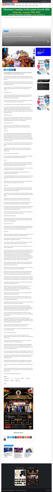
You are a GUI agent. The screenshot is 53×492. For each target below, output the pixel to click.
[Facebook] (5, 70)
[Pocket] (28, 437)
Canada (33, 5)
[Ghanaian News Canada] (9, 4)
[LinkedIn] (10, 70)
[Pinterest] (18, 437)
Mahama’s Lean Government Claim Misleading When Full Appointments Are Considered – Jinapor (18, 455)
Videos (37, 5)
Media (20, 3)
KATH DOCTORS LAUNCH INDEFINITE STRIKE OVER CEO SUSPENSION (27, 455)
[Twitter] (7, 70)
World (17, 5)
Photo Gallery (25, 5)
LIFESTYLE (40, 3)
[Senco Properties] (26, 11)
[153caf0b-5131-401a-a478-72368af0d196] (18, 429)
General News (9, 17)
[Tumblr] (16, 437)
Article (30, 3)
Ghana (20, 5)
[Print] (5, 440)
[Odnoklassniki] (26, 437)
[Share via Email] (15, 70)
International (35, 3)
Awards (30, 5)
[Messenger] (12, 70)
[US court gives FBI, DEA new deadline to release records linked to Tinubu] (8, 450)
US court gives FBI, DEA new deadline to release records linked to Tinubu (8, 455)
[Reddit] (21, 437)
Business (26, 3)
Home (17, 3)
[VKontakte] (23, 437)
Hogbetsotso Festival (18, 432)
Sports (23, 3)
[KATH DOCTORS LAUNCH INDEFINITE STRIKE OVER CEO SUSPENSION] (28, 450)
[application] (43, 86)
